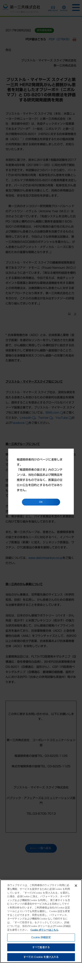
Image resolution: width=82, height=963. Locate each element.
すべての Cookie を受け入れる (41, 957)
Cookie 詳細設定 (41, 937)
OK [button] (41, 502)
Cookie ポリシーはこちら (45, 929)
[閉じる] (76, 885)
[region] (41, 921)
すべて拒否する (41, 947)
